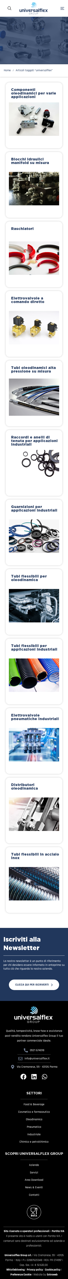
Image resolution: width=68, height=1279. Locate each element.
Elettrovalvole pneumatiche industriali (35, 717)
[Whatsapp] (45, 1077)
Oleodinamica (34, 1119)
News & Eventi (34, 1187)
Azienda (34, 1165)
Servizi (34, 1173)
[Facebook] (23, 1077)
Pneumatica (34, 1127)
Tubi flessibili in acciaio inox (35, 856)
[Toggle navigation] (58, 8)
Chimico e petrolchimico (34, 1142)
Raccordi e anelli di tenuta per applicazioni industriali (34, 440)
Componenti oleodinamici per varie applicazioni (33, 93)
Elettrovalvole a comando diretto (27, 300)
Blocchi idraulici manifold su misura (30, 161)
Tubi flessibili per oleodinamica (29, 578)
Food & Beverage (34, 1104)
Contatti (34, 1195)
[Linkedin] (34, 1077)
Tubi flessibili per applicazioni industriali (34, 647)
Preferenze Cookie (20, 1274)
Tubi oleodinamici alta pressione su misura (33, 369)
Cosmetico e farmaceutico (34, 1112)
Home (7, 70)
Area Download (34, 1180)
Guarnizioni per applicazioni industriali (34, 508)
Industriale (34, 1134)
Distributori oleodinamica (24, 786)
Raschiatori (22, 229)
